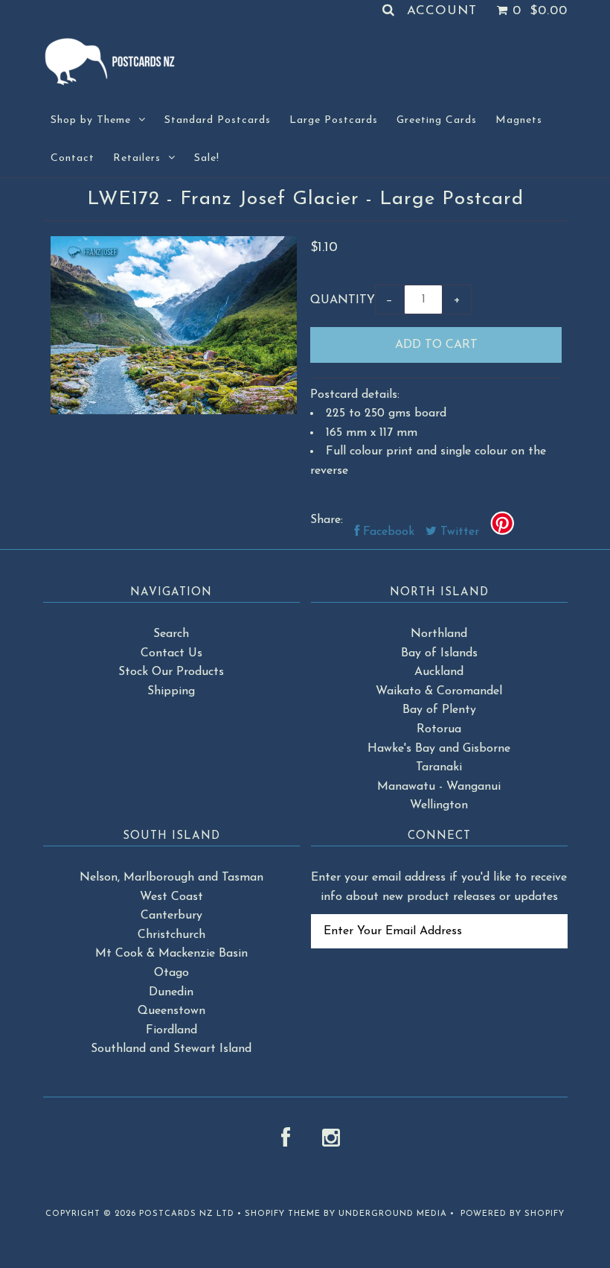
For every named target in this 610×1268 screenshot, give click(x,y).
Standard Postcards (217, 120)
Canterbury (171, 916)
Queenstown (171, 1011)
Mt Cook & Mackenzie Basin (171, 954)
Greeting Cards (436, 120)
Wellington (439, 805)
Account (442, 10)
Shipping (171, 691)
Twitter (458, 532)
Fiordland (171, 1030)
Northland (439, 634)
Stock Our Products (171, 672)
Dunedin (171, 992)
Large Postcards (333, 120)
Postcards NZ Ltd (186, 1214)
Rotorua (439, 729)
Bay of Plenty (439, 710)
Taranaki (439, 767)
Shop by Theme (91, 120)
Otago (171, 973)
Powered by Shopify (512, 1214)
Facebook (386, 532)
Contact (72, 158)
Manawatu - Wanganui (439, 787)
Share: (326, 520)
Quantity (342, 300)
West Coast (171, 897)
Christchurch (171, 935)
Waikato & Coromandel (439, 691)
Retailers (137, 158)
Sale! (206, 158)
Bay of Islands (439, 653)
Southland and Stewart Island (171, 1049)
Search (171, 634)
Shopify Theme (283, 1214)
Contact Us (171, 653)
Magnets (518, 120)
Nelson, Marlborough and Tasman (171, 878)
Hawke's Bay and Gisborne (438, 749)
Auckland (438, 672)
